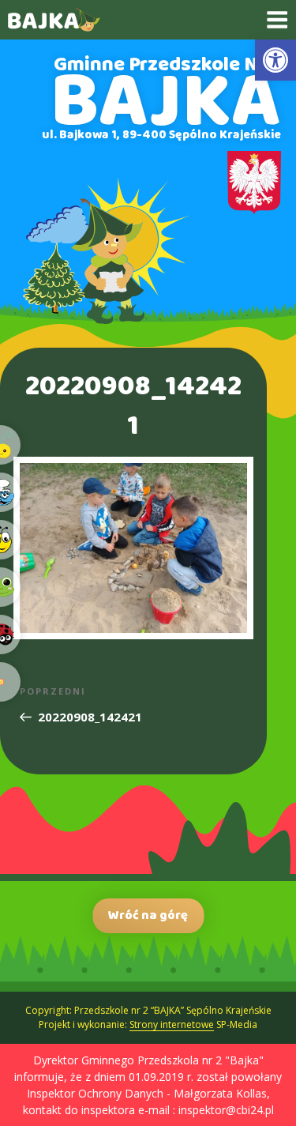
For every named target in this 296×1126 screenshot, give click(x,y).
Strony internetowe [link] (171, 1024)
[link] (275, 60)
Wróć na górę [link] (148, 915)
